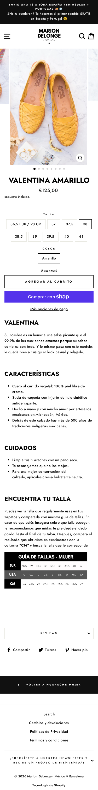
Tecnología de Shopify (48, 785)
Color (49, 249)
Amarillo (49, 258)
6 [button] (56, 169)
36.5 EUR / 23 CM (25, 224)
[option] (49, 12)
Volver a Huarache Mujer (53, 685)
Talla (49, 214)
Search (49, 714)
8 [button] (64, 169)
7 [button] (60, 169)
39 (34, 236)
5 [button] (52, 169)
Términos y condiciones (49, 740)
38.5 (18, 236)
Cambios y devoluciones (49, 722)
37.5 (69, 224)
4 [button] (48, 169)
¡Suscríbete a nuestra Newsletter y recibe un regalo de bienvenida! (49, 760)
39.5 (50, 236)
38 (85, 224)
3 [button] (43, 169)
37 (53, 224)
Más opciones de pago (49, 308)
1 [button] (34, 169)
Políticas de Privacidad (49, 731)
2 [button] (39, 169)
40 (66, 236)
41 (81, 236)
